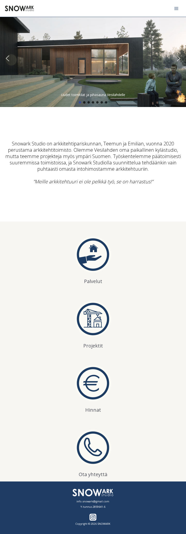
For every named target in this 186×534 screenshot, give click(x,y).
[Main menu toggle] (176, 8)
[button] (7, 58)
